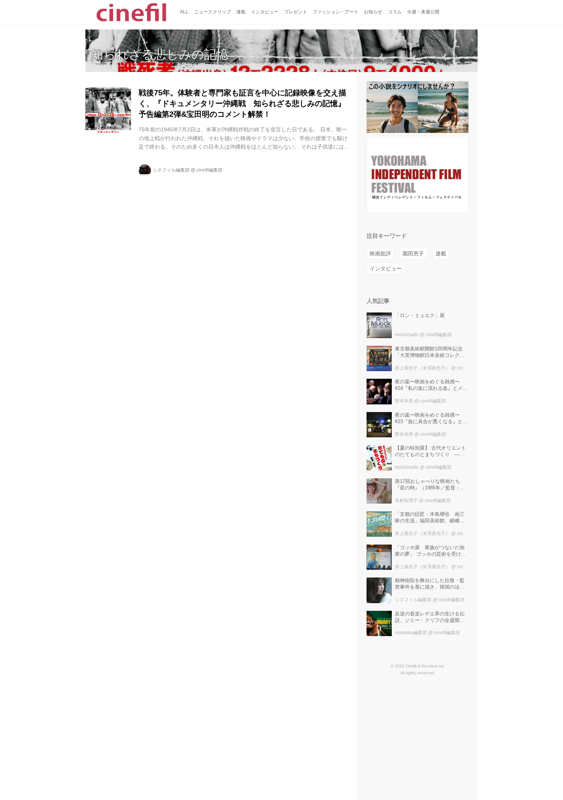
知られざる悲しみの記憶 (160, 54)
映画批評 (380, 253)
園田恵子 (413, 253)
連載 (440, 253)
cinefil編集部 (209, 170)
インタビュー (386, 268)
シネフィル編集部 (171, 170)
